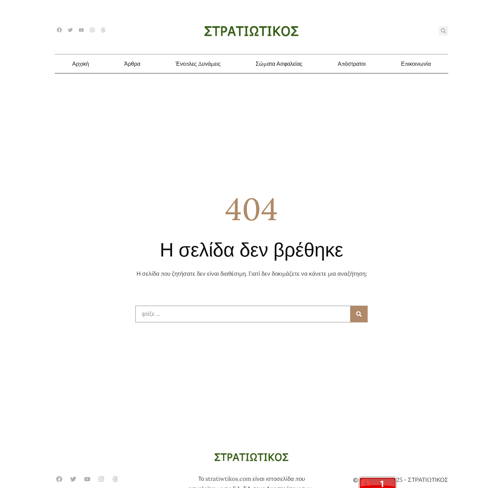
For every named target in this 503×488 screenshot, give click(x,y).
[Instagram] (92, 30)
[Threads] (103, 30)
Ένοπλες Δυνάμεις (198, 63)
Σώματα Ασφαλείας (279, 63)
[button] (443, 31)
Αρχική (80, 63)
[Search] (358, 314)
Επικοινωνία (416, 63)
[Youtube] (81, 30)
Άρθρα (132, 63)
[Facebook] (59, 30)
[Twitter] (70, 30)
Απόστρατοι (352, 63)
